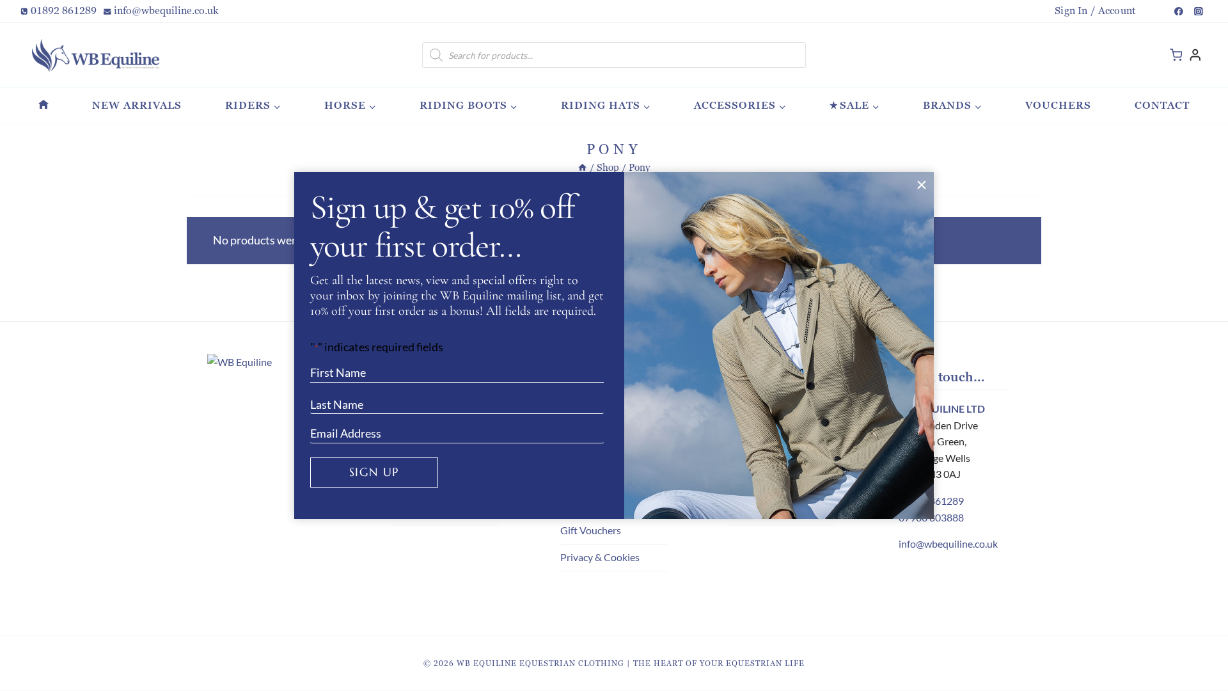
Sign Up (374, 472)
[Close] (921, 184)
